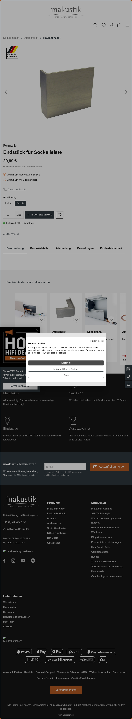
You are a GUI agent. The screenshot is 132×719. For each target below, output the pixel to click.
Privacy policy (97, 341)
